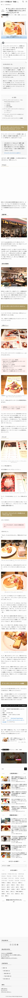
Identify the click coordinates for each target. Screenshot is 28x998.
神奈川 (12, 891)
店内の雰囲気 (9, 106)
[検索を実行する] (25, 769)
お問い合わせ (4, 988)
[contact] (17, 945)
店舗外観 (8, 105)
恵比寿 (3, 889)
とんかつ (4, 874)
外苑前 (13, 885)
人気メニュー (9, 110)
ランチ (17, 880)
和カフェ (14, 882)
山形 (12, 887)
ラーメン (23, 880)
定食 (8, 887)
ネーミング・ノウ (5, 956)
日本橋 (13, 889)
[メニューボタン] (26, 1)
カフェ (3, 876)
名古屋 (9, 882)
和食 (3, 885)
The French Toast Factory (17, 718)
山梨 (17, 887)
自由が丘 (17, 893)
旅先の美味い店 (6, 978)
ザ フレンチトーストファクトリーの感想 (13, 118)
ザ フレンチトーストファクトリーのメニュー (14, 109)
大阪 (22, 885)
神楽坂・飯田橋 (19, 891)
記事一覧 (5, 968)
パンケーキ (4, 880)
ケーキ (14, 876)
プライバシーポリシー (6, 992)
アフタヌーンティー (12, 874)
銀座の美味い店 (7, 973)
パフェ (22, 878)
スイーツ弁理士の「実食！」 (10, 1)
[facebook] (10, 945)
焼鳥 (7, 891)
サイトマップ (4, 990)
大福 (17, 885)
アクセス (8, 103)
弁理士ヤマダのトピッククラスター (9, 958)
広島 (21, 887)
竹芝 (8, 893)
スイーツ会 (4, 878)
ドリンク (8, 112)
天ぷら (3, 887)
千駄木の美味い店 (7, 976)
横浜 (18, 889)
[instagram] (15, 945)
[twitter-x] (13, 945)
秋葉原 (19, 14)
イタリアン (21, 874)
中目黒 (3, 882)
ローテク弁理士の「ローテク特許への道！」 (11, 955)
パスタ (17, 878)
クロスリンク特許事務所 (6, 953)
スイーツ (11, 14)
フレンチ (11, 880)
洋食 (3, 891)
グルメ (9, 876)
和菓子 (20, 882)
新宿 (8, 889)
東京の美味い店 (5, 14)
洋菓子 (15, 14)
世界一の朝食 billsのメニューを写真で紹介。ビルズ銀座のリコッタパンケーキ (18, 739)
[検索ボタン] (23, 1)
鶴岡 (6, 895)
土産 (8, 885)
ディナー (11, 878)
